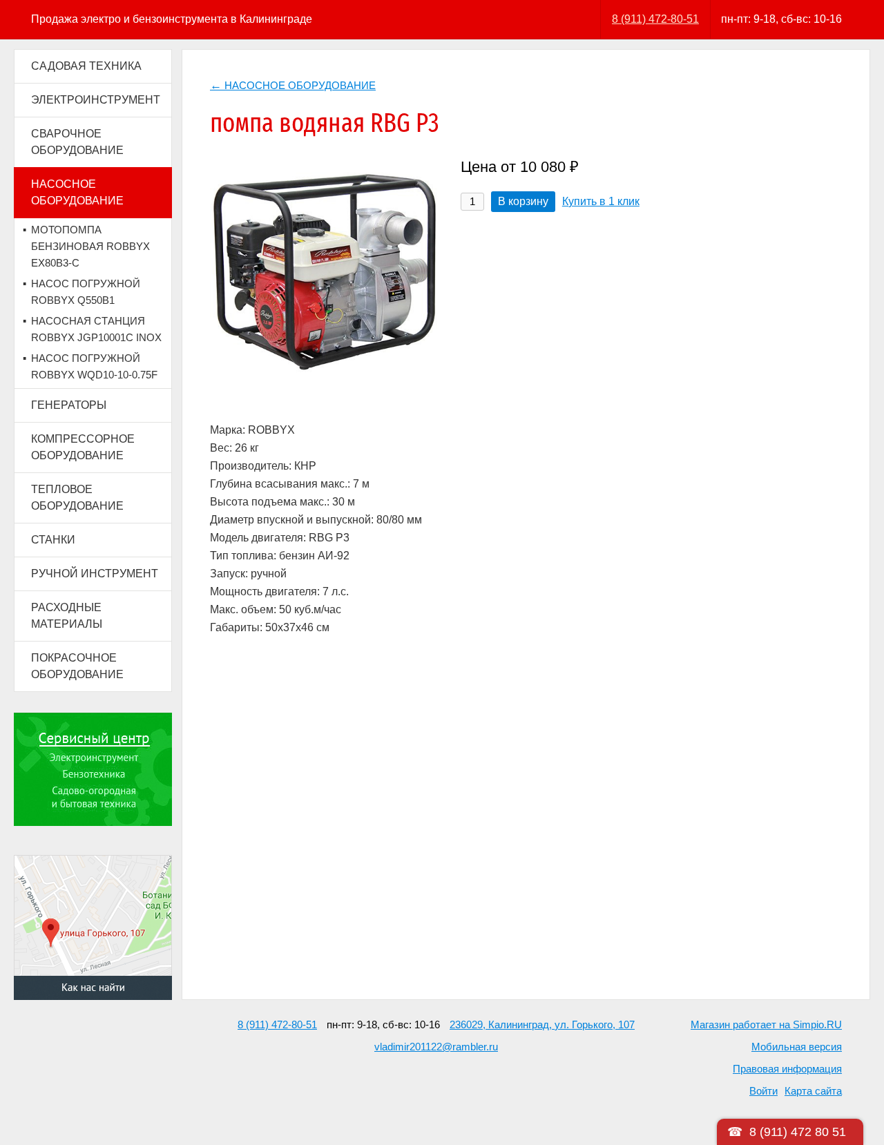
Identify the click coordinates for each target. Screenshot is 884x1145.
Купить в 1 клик (601, 201)
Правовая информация (787, 1069)
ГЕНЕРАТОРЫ (68, 405)
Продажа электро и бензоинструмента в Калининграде (171, 19)
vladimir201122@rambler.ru (436, 1046)
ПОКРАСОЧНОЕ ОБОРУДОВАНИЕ (77, 666)
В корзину (523, 201)
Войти (763, 1091)
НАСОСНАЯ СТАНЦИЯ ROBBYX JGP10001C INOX (96, 329)
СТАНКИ (53, 540)
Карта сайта (813, 1091)
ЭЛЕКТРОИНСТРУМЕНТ (95, 100)
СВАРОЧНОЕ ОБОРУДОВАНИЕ (77, 142)
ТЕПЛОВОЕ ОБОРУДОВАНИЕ (77, 497)
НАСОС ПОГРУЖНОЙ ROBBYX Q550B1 (85, 292)
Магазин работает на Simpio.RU (766, 1024)
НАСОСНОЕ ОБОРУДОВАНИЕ (77, 192)
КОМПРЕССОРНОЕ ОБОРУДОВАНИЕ (83, 447)
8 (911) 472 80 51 (797, 1132)
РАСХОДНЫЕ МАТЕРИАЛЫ (66, 616)
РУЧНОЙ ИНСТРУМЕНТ (94, 573)
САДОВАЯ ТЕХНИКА (86, 66)
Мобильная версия (796, 1046)
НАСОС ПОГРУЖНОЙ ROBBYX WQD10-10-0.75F (94, 366)
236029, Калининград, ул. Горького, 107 (542, 1024)
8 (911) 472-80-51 (655, 19)
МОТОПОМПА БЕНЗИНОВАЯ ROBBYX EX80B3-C (90, 246)
